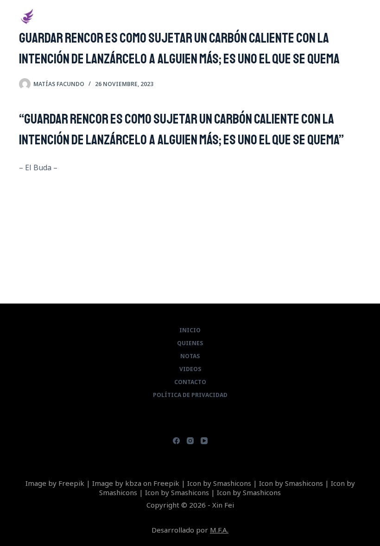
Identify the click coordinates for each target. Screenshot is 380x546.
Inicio (190, 330)
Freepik (71, 483)
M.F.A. (219, 529)
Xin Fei (56, 15)
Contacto (190, 382)
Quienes (190, 343)
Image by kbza (116, 483)
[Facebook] (176, 440)
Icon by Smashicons (219, 483)
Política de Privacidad (190, 395)
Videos (190, 369)
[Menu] (357, 16)
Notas (190, 356)
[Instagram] (190, 440)
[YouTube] (204, 440)
